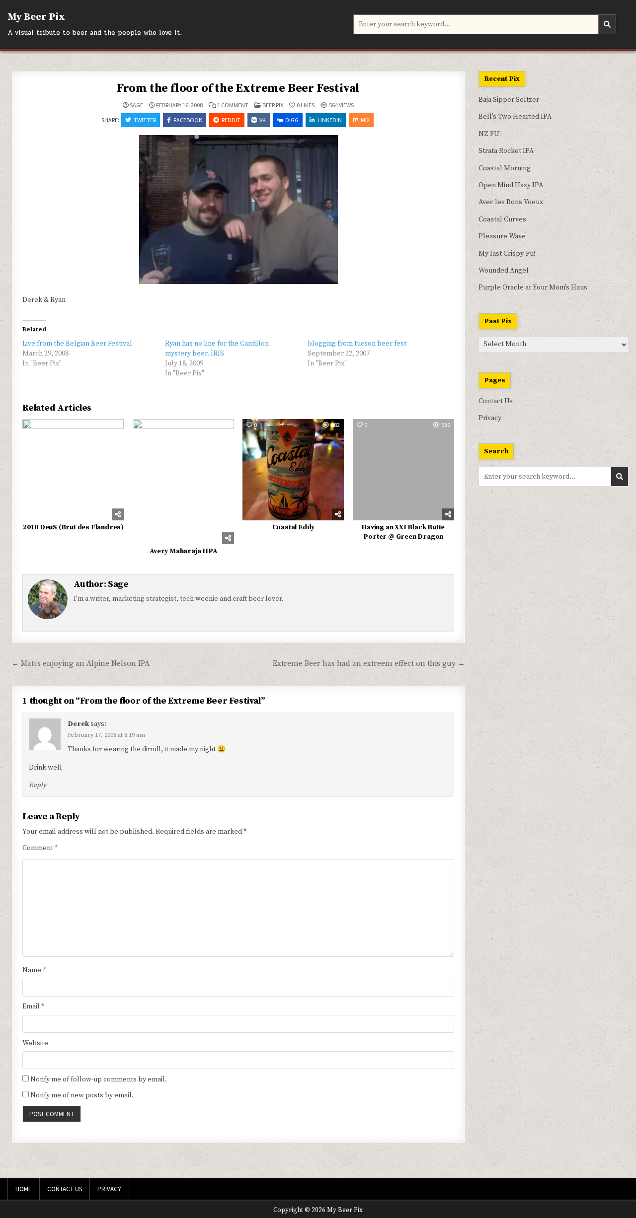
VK (262, 120)
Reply (37, 785)
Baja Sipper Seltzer (508, 99)
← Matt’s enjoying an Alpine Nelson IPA (80, 663)
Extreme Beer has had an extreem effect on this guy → (369, 663)
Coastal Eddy (293, 527)
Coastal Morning (504, 168)
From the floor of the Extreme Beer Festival (238, 88)
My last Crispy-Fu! (506, 253)
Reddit (231, 120)
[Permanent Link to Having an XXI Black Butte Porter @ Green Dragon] (403, 469)
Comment (40, 848)
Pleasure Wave (502, 236)
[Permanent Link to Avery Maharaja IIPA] (183, 481)
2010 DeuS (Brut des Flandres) (73, 527)
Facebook (187, 120)
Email (33, 1006)
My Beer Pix (36, 17)
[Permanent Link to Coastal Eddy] (293, 469)
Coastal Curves (502, 219)
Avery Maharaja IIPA (183, 551)
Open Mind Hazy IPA (510, 185)
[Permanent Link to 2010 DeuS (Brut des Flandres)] (73, 469)
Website (35, 1043)
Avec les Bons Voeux (510, 202)
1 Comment (232, 105)
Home (23, 1189)
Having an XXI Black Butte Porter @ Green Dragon (403, 532)
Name (34, 970)
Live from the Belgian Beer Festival (77, 343)
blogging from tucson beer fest (357, 343)
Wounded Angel (503, 270)
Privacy (489, 418)
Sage (136, 105)
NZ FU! (489, 134)
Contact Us (495, 401)
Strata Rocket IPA (506, 150)
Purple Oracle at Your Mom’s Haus (532, 287)
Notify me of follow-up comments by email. (98, 1079)
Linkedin (330, 120)
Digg (292, 120)
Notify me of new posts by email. (82, 1095)
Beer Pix (272, 105)
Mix (365, 120)
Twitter (145, 120)
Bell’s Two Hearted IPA (515, 116)
